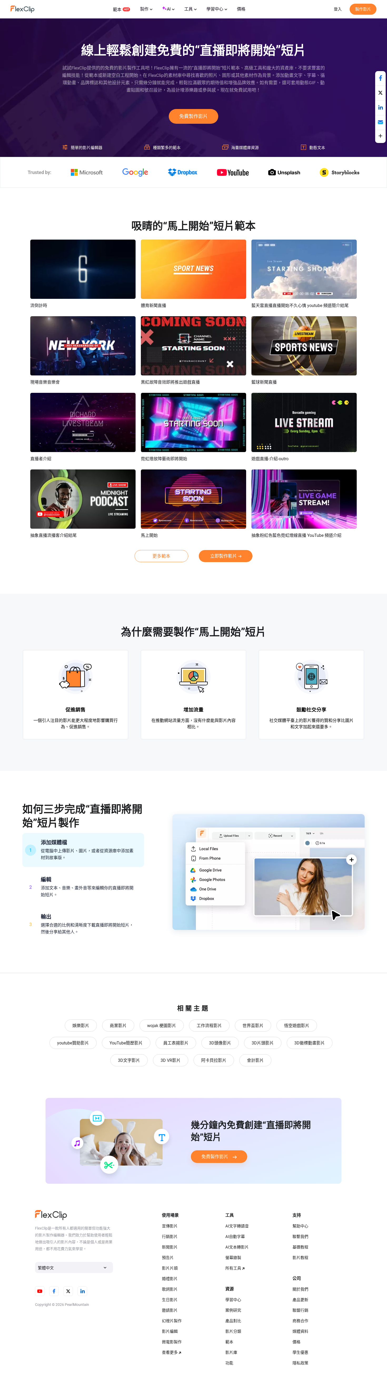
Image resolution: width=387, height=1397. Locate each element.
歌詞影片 (170, 1289)
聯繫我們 (300, 1236)
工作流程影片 (209, 1025)
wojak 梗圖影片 (161, 1025)
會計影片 (255, 1060)
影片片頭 (170, 1268)
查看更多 (170, 1352)
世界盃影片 (253, 1025)
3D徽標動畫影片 (309, 1043)
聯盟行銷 (300, 1310)
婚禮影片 (170, 1278)
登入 (338, 9)
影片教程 (300, 1257)
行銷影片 (170, 1236)
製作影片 (363, 9)
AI (169, 9)
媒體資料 (300, 1331)
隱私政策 (300, 1363)
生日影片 (170, 1299)
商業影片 (118, 1025)
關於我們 (300, 1289)
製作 (144, 9)
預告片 (168, 1257)
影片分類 (233, 1331)
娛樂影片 (80, 1025)
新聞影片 (170, 1247)
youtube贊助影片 (73, 1043)
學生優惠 (300, 1352)
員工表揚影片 (175, 1043)
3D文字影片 (129, 1060)
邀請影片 (170, 1310)
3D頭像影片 (220, 1043)
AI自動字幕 (235, 1236)
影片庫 (231, 1352)
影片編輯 (170, 1331)
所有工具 (233, 1268)
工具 (188, 9)
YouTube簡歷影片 (126, 1043)
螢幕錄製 (233, 1257)
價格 (241, 9)
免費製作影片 (193, 116)
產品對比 (233, 1321)
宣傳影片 (170, 1226)
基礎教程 (300, 1247)
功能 (229, 1363)
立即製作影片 (223, 556)
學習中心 (214, 9)
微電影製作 (172, 1342)
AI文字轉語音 (237, 1226)
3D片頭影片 (263, 1043)
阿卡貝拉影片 (213, 1060)
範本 (117, 9)
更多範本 (161, 556)
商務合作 (300, 1321)
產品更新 (300, 1299)
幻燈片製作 (172, 1321)
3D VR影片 (171, 1060)
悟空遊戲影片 (296, 1025)
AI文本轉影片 (237, 1247)
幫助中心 (300, 1226)
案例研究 (233, 1310)
